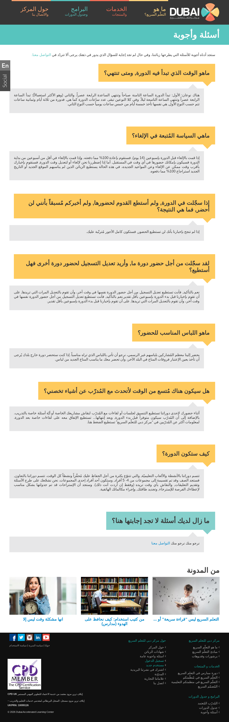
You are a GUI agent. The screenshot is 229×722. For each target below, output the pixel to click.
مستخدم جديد (155, 665)
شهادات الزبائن (154, 651)
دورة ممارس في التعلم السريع (198, 673)
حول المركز (35, 11)
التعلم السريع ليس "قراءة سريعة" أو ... (186, 619)
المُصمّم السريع (208, 686)
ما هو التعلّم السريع (205, 647)
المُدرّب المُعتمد (208, 703)
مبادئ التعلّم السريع (205, 651)
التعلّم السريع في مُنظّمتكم (200, 677)
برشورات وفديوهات (205, 656)
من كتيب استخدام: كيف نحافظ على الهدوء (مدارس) (114, 621)
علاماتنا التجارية (154, 678)
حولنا (47, 645)
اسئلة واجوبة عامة (152, 656)
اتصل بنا (159, 683)
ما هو (155, 11)
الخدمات (116, 11)
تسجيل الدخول (154, 660)
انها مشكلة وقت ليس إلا (43, 619)
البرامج (76, 11)
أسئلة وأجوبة (209, 712)
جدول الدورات (208, 707)
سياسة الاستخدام (18, 645)
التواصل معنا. (41, 55)
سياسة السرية (36, 645)
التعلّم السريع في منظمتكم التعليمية (194, 682)
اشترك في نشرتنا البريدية (147, 669)
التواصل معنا (160, 543)
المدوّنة (160, 674)
